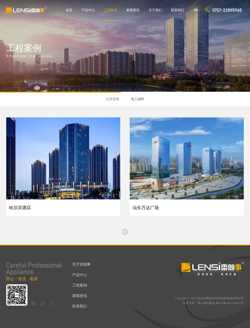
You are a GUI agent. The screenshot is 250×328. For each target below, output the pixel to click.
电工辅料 (137, 99)
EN (196, 10)
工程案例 (110, 10)
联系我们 (177, 10)
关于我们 (155, 10)
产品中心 (88, 10)
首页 (69, 10)
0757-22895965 (227, 10)
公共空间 (112, 99)
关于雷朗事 (81, 264)
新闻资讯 (132, 10)
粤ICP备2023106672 (228, 303)
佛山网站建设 (206, 303)
